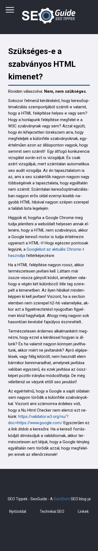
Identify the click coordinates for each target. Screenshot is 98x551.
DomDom (62, 499)
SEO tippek (49, 16)
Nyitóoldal (17, 511)
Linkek (83, 511)
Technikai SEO (52, 511)
